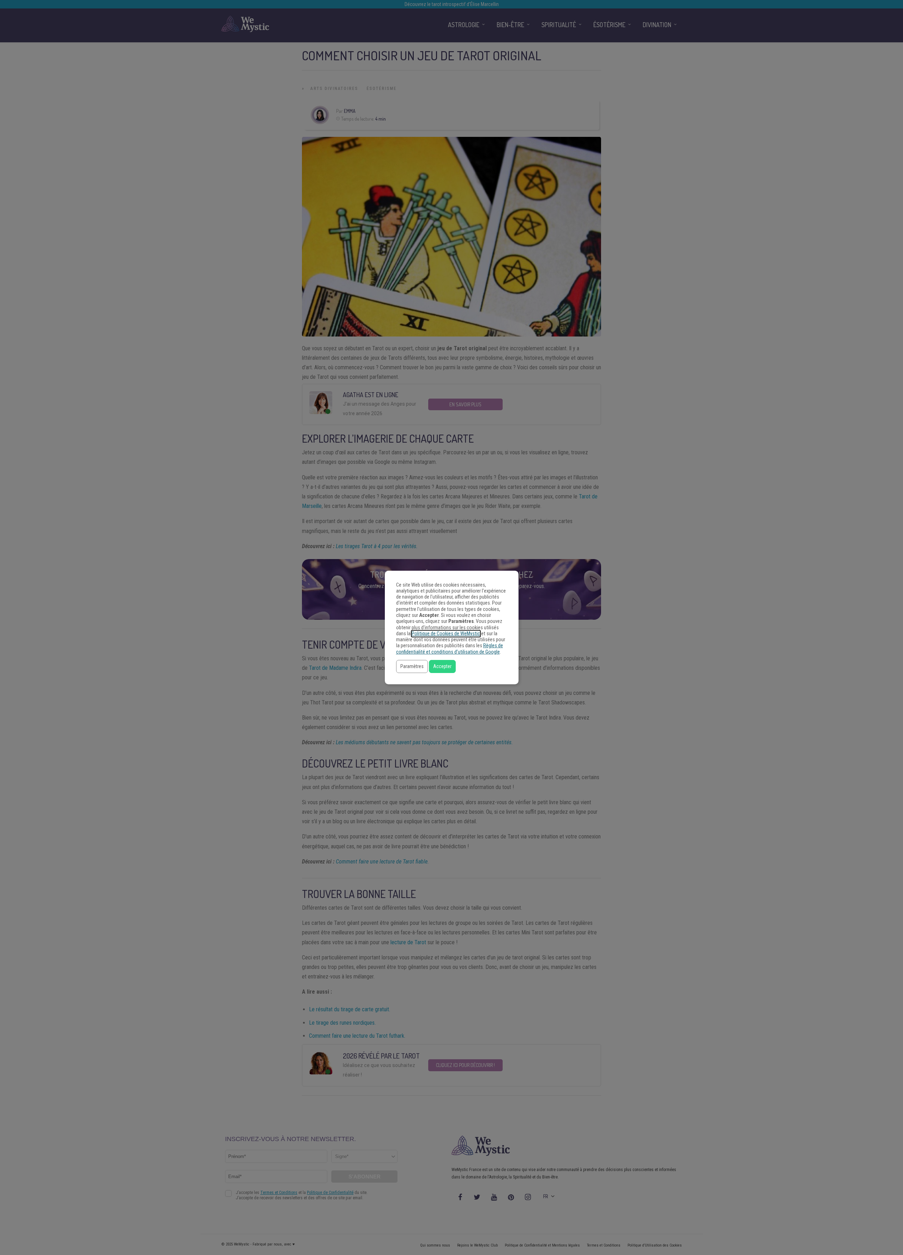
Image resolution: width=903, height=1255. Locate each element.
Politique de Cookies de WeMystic (446, 634)
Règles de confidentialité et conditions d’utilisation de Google (449, 649)
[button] (412, 666)
